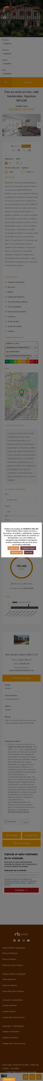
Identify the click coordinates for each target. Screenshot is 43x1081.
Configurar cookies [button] (28, 548)
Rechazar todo (17, 552)
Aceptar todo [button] (13, 548)
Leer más (29, 552)
